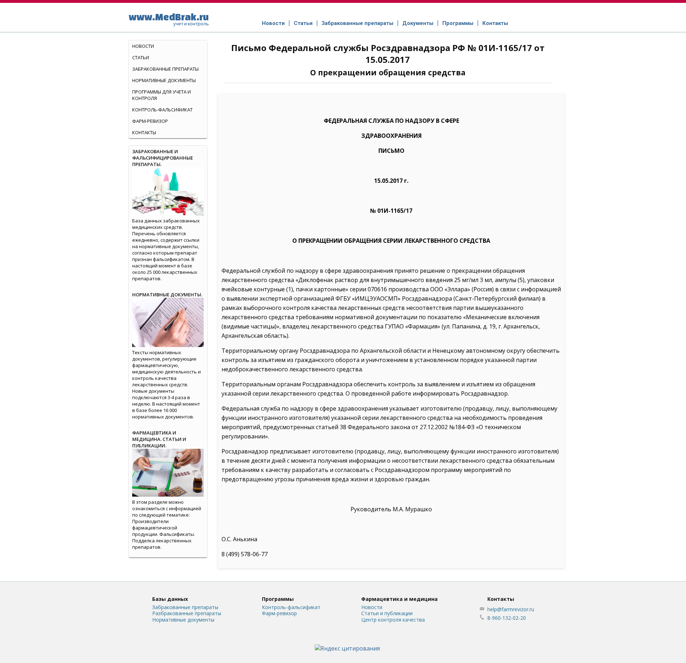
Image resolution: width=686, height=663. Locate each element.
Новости (273, 23)
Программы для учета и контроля (161, 95)
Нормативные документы (164, 80)
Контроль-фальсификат (291, 607)
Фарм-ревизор (150, 121)
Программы (457, 23)
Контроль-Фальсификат (162, 109)
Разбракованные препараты (186, 613)
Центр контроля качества (393, 619)
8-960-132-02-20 (506, 617)
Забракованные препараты (357, 23)
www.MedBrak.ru (169, 18)
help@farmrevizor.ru (510, 609)
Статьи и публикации (387, 613)
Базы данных (170, 599)
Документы (417, 23)
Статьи (303, 23)
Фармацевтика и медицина (399, 599)
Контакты (495, 23)
